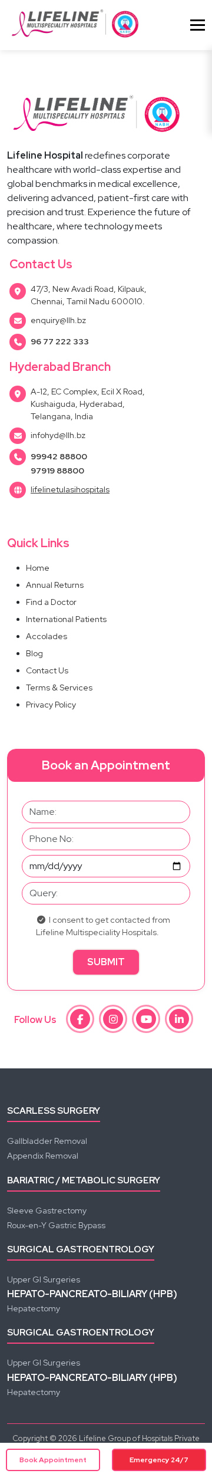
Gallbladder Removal (47, 1141)
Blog (34, 653)
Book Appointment (53, 1460)
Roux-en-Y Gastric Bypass (56, 1225)
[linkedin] (179, 1019)
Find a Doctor (51, 602)
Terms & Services (59, 687)
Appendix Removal (42, 1155)
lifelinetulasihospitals (70, 489)
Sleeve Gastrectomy (47, 1210)
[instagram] (113, 1019)
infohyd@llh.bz (58, 435)
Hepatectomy (33, 1308)
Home (37, 567)
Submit (106, 962)
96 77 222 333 (60, 341)
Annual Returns (55, 585)
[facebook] (80, 1019)
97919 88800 (57, 470)
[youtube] (146, 1019)
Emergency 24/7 (159, 1460)
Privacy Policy (51, 704)
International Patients (66, 619)
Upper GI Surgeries (43, 1279)
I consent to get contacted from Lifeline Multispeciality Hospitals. (103, 926)
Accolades (46, 636)
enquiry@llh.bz (58, 320)
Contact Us (47, 670)
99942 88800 (59, 456)
